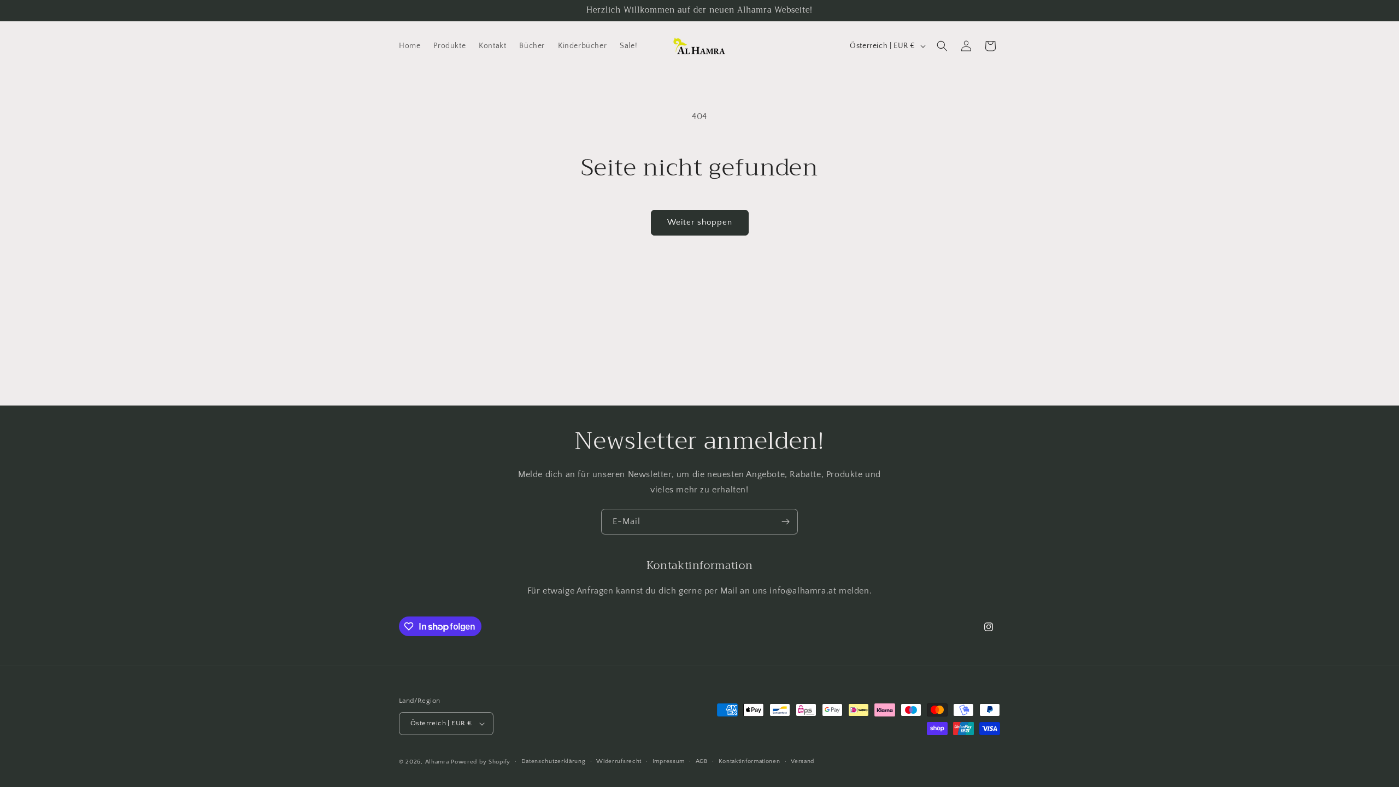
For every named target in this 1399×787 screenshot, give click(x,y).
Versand (802, 761)
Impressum (669, 761)
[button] (942, 46)
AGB (702, 761)
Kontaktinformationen (749, 761)
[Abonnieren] (785, 522)
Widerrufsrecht (619, 761)
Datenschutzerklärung (553, 761)
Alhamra (437, 762)
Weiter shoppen (699, 222)
